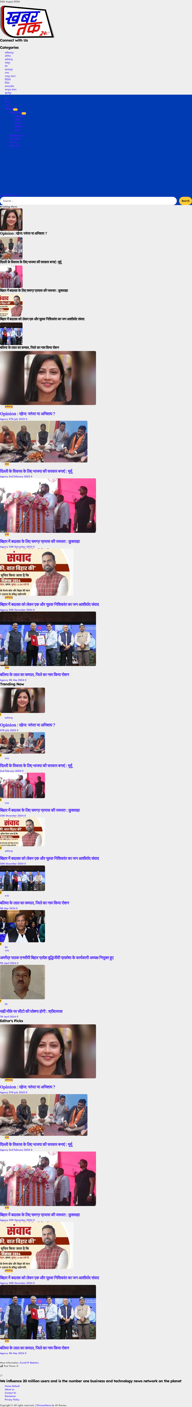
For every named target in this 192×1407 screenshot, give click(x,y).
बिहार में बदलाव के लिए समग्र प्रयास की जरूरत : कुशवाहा (40, 541)
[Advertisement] (96, 171)
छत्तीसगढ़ (9, 59)
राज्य (7, 72)
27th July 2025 (17, 419)
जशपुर (7, 62)
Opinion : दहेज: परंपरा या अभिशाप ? (27, 413)
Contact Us (10, 1393)
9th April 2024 (8, 963)
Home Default (12, 1386)
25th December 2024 (21, 546)
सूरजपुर (8, 92)
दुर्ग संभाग (14, 142)
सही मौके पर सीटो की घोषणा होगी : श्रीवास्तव (31, 1011)
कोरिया (8, 56)
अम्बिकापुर (9, 52)
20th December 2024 (21, 610)
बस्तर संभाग (15, 145)
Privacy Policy (12, 1399)
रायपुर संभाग (10, 76)
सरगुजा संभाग (10, 89)
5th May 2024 (17, 680)
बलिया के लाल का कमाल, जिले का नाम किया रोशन (34, 674)
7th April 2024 (8, 1016)
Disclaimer (10, 1396)
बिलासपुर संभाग (16, 135)
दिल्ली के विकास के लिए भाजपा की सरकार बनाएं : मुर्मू (36, 471)
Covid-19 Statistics (29, 1362)
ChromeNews (43, 1405)
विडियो (8, 79)
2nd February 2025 (20, 476)
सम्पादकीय (9, 86)
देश (6, 66)
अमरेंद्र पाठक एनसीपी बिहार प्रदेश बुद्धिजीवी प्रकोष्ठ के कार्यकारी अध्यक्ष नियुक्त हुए (56, 957)
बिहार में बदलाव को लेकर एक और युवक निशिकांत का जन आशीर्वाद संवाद (49, 604)
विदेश (7, 82)
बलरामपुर (9, 69)
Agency (4, 419)
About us (9, 1389)
